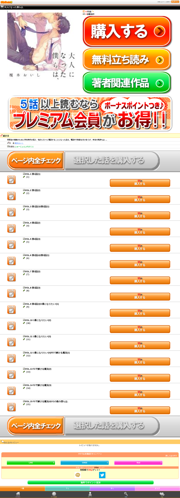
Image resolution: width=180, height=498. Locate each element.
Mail (138, 463)
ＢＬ (112, 488)
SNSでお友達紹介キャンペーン (127, 455)
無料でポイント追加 (91, 482)
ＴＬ (67, 488)
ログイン (175, 2)
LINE (31, 463)
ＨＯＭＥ (18, 497)
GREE (84, 463)
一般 (22, 488)
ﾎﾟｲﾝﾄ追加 (54, 497)
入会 (162, 497)
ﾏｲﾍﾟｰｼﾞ (90, 497)
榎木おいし (19, 143)
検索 (126, 497)
